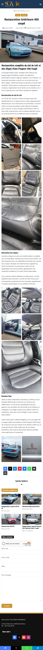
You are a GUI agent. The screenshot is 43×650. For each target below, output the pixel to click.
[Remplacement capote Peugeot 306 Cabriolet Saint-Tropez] (32, 519)
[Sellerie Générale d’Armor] (13, 4)
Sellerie (23, 11)
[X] (10, 469)
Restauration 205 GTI (8, 526)
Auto (28, 11)
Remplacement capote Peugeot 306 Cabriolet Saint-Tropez (31, 527)
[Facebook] (5, 469)
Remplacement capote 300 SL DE (10, 507)
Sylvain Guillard (8, 28)
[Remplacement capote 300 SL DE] (11, 499)
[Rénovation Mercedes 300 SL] (32, 499)
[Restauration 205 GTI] (11, 519)
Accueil (17, 11)
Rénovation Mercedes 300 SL (31, 506)
